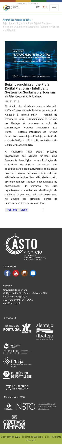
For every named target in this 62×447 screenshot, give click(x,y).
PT (38, 7)
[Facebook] (7, 273)
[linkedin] (33, 273)
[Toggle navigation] (54, 7)
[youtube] (16, 273)
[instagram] (25, 273)
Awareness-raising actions (16, 19)
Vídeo (24, 210)
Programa (12, 210)
